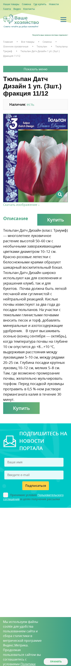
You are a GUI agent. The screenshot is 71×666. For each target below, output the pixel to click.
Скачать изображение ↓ (21, 204)
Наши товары (11, 4)
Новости (54, 4)
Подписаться (35, 485)
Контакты (29, 9)
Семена (26, 4)
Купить (21, 408)
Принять (56, 661)
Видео (17, 9)
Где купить (40, 4)
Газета (7, 9)
